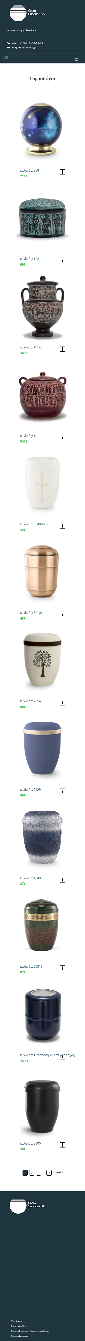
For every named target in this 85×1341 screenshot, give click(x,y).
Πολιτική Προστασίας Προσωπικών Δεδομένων (30, 1331)
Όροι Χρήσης (16, 1321)
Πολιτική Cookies (18, 1326)
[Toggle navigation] (6, 57)
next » (59, 1172)
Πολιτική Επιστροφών (20, 1336)
